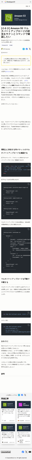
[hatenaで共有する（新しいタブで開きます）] (24, 49)
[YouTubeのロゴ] (30, 452)
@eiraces (8, 71)
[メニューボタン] (2, 2)
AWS (11, 45)
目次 (27, 6)
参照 (26, 80)
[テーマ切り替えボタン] (30, 2)
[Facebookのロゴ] (23, 452)
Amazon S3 (5, 45)
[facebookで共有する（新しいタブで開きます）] (27, 49)
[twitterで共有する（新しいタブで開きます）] (30, 49)
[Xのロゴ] (26, 452)
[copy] (29, 165)
